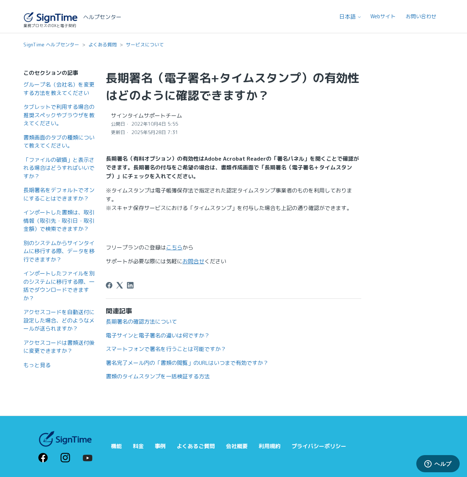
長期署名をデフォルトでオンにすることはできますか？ (58, 194)
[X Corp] (119, 285)
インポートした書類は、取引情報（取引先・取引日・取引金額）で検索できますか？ (58, 221)
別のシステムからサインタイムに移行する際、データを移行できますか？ (58, 251)
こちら (174, 247)
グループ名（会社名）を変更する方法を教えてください (58, 89)
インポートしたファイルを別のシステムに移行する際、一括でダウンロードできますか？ (58, 286)
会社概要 (237, 446)
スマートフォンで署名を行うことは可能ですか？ (166, 349)
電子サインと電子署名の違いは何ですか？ (158, 335)
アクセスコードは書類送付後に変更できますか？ (58, 347)
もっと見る (37, 365)
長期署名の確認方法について (141, 321)
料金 (138, 446)
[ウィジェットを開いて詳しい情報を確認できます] (438, 464)
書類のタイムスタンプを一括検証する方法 (158, 376)
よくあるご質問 (196, 446)
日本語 (348, 17)
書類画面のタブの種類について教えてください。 (58, 142)
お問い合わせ (421, 16)
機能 (116, 446)
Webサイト (382, 16)
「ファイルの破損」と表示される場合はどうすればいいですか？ (58, 168)
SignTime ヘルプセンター (51, 44)
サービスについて (145, 44)
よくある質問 (102, 44)
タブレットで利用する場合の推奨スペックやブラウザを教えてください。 (58, 115)
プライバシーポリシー (319, 446)
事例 (160, 446)
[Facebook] (109, 285)
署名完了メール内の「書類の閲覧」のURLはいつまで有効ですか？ (187, 363)
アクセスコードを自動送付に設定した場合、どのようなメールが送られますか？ (58, 320)
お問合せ (193, 261)
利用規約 (270, 446)
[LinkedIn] (130, 285)
